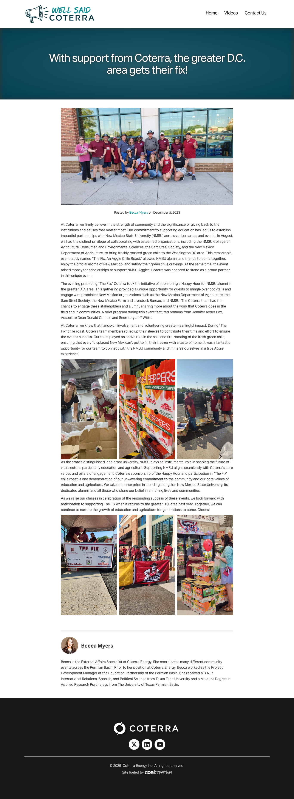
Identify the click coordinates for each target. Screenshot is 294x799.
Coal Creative (158, 772)
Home (211, 13)
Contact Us (255, 13)
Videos (231, 13)
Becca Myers (138, 212)
